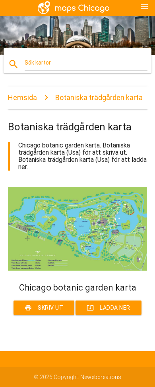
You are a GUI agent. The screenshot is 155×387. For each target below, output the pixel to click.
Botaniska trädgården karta (99, 97)
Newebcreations (100, 377)
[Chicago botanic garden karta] (77, 268)
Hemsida (22, 97)
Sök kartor (38, 62)
